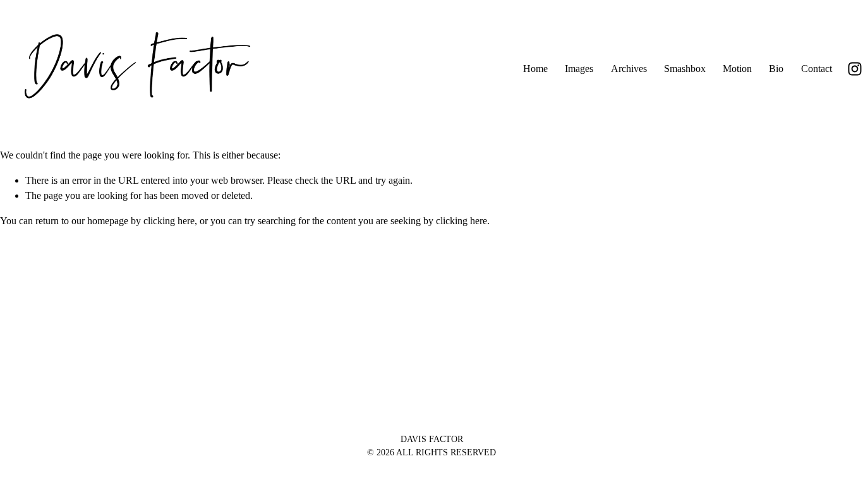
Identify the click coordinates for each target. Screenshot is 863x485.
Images (579, 68)
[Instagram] (855, 69)
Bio (776, 68)
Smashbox (685, 68)
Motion (737, 68)
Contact (816, 68)
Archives (629, 68)
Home (535, 68)
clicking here (169, 220)
